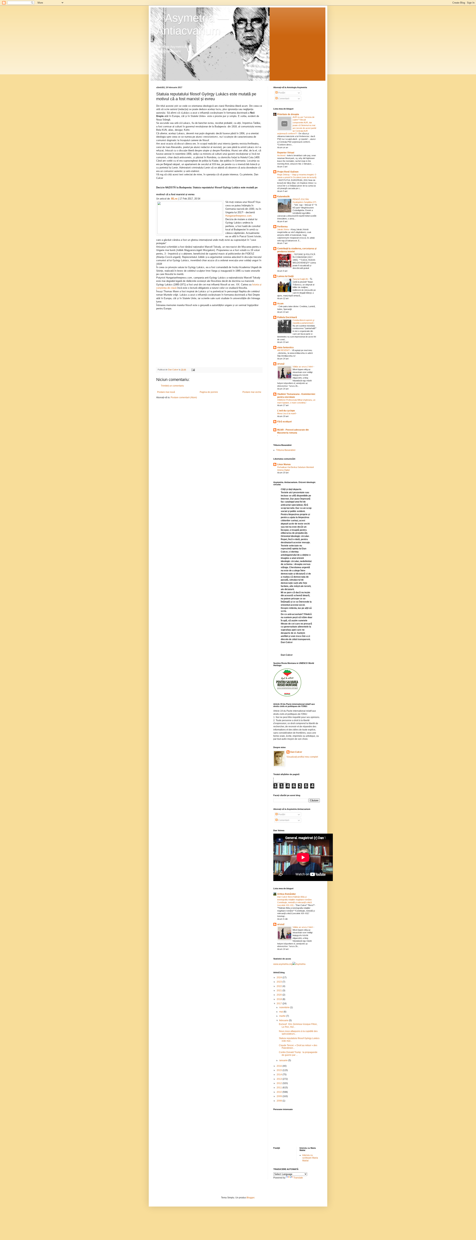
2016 (279, 1066)
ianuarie (283, 1060)
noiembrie (284, 1007)
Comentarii (283, 98)
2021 (279, 990)
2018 (279, 999)
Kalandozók (283, 196)
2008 (279, 1100)
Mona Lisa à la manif (286, 413)
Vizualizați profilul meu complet (302, 757)
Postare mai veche (251, 392)
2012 (279, 1083)
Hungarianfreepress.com (238, 215)
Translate (298, 1177)
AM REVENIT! (284, 350)
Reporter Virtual (285, 152)
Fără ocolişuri (284, 421)
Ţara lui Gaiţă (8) (300, 279)
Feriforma (282, 226)
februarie (284, 1020)
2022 (279, 986)
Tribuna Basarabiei (285, 450)
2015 (279, 1070)
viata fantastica (285, 347)
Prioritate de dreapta (288, 114)
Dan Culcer (296, 752)
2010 (279, 1092)
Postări (281, 92)
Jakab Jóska (283, 229)
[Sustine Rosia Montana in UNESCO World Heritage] (287, 695)
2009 (279, 1096)
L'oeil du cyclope (286, 410)
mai (281, 1011)
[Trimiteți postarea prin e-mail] (193, 369)
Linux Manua (284, 464)
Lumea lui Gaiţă (285, 276)
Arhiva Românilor (286, 894)
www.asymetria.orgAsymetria (289, 964)
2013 (279, 1079)
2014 (279, 1074)
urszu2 (280, 364)
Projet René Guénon (287, 171)
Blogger (250, 1197)
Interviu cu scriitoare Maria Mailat (310, 1158)
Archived (281, 155)
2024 (279, 977)
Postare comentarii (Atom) (184, 397)
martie (282, 1016)
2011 (279, 1087)
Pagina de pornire (209, 392)
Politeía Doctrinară (287, 317)
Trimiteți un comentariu (172, 385)
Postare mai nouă (166, 392)
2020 (279, 994)
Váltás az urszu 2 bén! (303, 366)
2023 (279, 981)
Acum (280, 303)
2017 (279, 1003)
